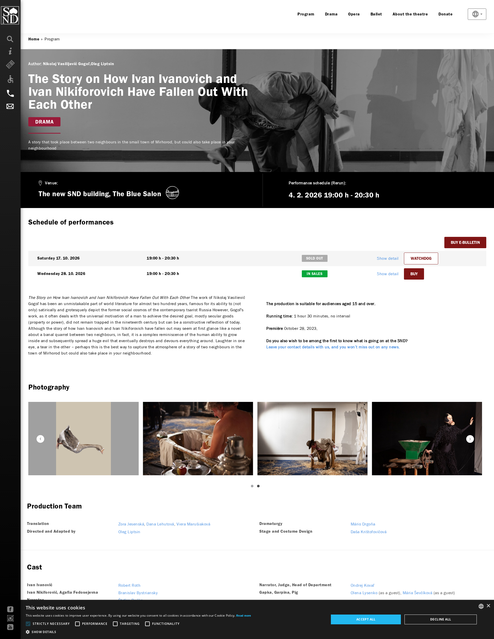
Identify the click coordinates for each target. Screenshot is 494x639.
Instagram (10, 618)
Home (33, 39)
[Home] (20, 15)
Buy (414, 274)
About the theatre (410, 14)
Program (305, 14)
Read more (243, 616)
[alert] (247, 619)
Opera (354, 14)
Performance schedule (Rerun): (317, 183)
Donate (445, 14)
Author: (35, 63)
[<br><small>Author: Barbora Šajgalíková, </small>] (83, 438)
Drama (331, 14)
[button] (138, 632)
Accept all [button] (366, 619)
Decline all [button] (440, 619)
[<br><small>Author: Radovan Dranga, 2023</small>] (198, 438)
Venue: (51, 183)
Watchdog (421, 259)
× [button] (488, 606)
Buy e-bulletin (465, 243)
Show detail (388, 258)
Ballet (376, 14)
